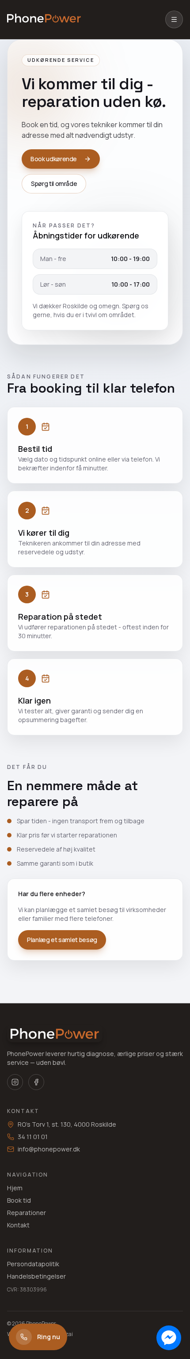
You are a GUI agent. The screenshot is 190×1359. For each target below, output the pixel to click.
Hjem (15, 1188)
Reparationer (26, 1212)
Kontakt (18, 1225)
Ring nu (48, 1337)
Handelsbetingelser (36, 1276)
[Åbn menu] (174, 19)
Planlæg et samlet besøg (62, 939)
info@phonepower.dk (49, 1149)
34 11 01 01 (33, 1136)
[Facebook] (36, 1082)
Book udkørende (53, 159)
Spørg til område (54, 183)
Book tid (19, 1200)
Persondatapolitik (33, 1264)
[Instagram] (15, 1082)
